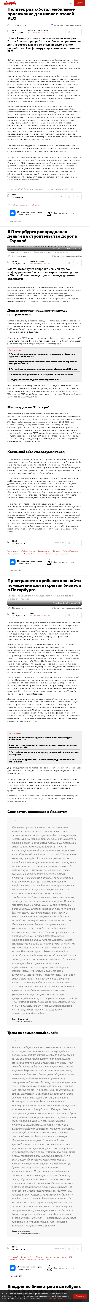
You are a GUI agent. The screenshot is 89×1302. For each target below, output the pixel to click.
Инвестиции (31, 1259)
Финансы (56, 551)
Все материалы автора (38, 33)
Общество (39, 1257)
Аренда (15, 1257)
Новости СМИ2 (14, 221)
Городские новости (62, 554)
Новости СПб (28, 554)
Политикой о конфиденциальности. (56, 1298)
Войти (80, 3)
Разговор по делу (27, 1257)
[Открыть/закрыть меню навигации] (67, 3)
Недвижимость (45, 1259)
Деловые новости (14, 554)
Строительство (44, 551)
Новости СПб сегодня (44, 554)
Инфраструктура (28, 551)
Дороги (15, 551)
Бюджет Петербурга (70, 551)
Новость (35, 205)
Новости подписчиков (21, 205)
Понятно (80, 1296)
